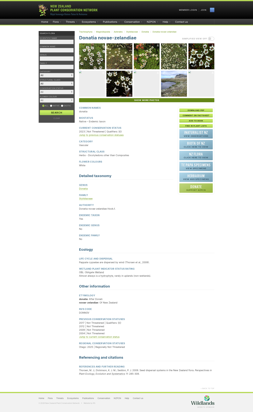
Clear (56, 118)
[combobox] (56, 92)
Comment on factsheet (196, 115)
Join (203, 10)
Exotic (67, 106)
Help (165, 21)
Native (56, 106)
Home (44, 21)
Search (56, 112)
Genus (43, 55)
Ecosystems (89, 21)
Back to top (207, 388)
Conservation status (51, 88)
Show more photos (146, 100)
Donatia (83, 188)
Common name (47, 46)
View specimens (196, 166)
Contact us (181, 21)
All (46, 106)
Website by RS (89, 403)
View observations (196, 133)
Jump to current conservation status (99, 336)
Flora (56, 21)
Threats (70, 21)
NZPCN (151, 21)
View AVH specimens (196, 177)
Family (43, 63)
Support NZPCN (196, 188)
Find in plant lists (196, 126)
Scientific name (48, 38)
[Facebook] (212, 10)
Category (45, 71)
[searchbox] (55, 92)
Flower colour (48, 96)
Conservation (132, 21)
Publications (110, 21)
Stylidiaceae (86, 198)
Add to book (196, 121)
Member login (188, 10)
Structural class (50, 80)
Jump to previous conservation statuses (101, 135)
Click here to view (196, 144)
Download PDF (196, 110)
